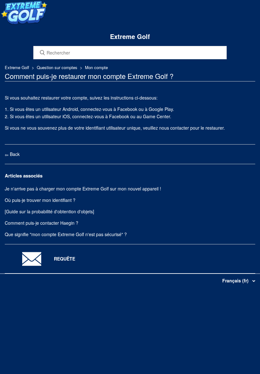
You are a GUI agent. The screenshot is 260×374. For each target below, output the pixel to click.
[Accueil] (24, 23)
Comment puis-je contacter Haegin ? (41, 223)
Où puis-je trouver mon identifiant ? (40, 200)
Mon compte (96, 67)
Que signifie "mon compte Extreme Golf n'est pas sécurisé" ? (66, 234)
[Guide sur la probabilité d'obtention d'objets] (49, 211)
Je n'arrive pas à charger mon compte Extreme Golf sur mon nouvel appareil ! (83, 188)
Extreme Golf (17, 67)
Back (14, 154)
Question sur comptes (57, 67)
